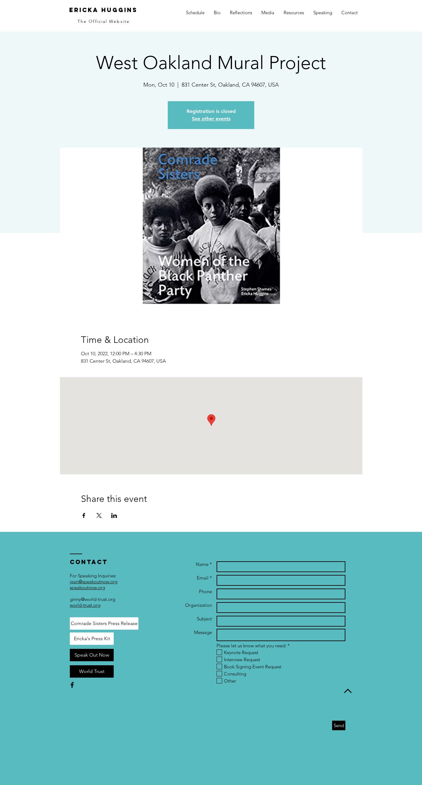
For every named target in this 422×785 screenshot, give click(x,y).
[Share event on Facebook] (84, 515)
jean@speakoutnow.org (93, 581)
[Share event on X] (99, 515)
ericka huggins (103, 10)
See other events (211, 119)
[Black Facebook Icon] (72, 685)
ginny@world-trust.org (92, 599)
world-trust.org (85, 605)
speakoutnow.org (87, 587)
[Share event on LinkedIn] (114, 515)
